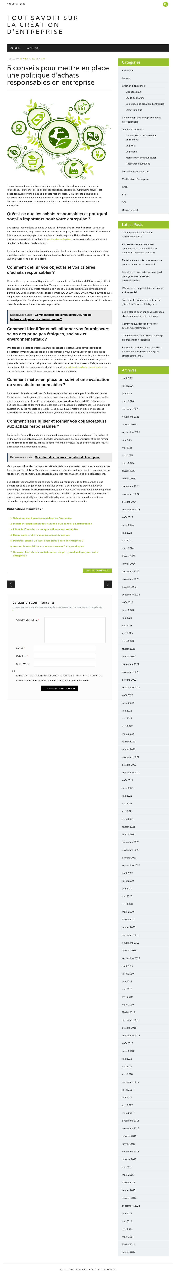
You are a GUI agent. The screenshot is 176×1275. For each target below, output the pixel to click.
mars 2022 (128, 733)
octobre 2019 (129, 950)
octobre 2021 (129, 764)
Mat (43, 58)
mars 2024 (128, 548)
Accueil (15, 48)
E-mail (22, 656)
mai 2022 (127, 718)
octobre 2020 (129, 857)
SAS (124, 194)
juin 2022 (127, 710)
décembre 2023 (130, 571)
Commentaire (28, 619)
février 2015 (128, 1182)
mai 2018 (127, 1066)
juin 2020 (127, 888)
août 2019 (127, 966)
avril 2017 (127, 1105)
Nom (20, 648)
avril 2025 (127, 455)
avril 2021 (127, 811)
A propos (33, 48)
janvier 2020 (128, 927)
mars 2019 (128, 1004)
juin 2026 (127, 393)
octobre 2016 (129, 1136)
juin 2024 (127, 532)
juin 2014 (127, 1213)
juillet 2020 (128, 880)
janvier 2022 (128, 749)
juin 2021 (127, 795)
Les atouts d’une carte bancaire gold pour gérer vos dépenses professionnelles (142, 276)
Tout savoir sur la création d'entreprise (43, 24)
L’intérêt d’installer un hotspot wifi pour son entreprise (45, 529)
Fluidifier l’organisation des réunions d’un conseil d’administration (52, 523)
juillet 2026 (128, 385)
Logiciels (130, 145)
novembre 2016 (130, 1128)
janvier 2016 (128, 1143)
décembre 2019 (130, 935)
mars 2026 (128, 401)
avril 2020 (127, 904)
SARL (125, 186)
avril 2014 (127, 1229)
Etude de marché (135, 97)
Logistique (131, 151)
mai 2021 (127, 803)
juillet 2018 (128, 1051)
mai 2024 (127, 540)
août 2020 (127, 873)
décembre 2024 (130, 486)
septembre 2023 (131, 594)
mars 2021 (128, 819)
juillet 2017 (128, 1089)
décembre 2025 (130, 409)
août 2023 (127, 602)
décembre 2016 (130, 1120)
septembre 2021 (131, 772)
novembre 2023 (130, 579)
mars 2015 (128, 1174)
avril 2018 (127, 1074)
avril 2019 (127, 996)
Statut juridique (134, 109)
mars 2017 (128, 1113)
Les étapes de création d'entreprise (145, 103)
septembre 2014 (131, 1205)
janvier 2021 (128, 834)
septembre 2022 (131, 687)
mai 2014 (127, 1221)
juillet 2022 (128, 703)
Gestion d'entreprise (97, 570)
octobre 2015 (129, 1159)
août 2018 (127, 1043)
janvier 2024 (128, 563)
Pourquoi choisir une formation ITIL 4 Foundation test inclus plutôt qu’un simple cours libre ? (142, 351)
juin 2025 (127, 440)
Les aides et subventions (135, 171)
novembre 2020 (130, 850)
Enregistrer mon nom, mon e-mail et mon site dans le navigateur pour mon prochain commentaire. (59, 678)
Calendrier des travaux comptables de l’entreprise (42, 518)
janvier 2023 (128, 656)
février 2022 (128, 741)
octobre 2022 (129, 679)
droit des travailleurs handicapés (83, 367)
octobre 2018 (129, 1027)
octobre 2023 (129, 586)
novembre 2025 (130, 416)
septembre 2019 (131, 958)
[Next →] (108, 584)
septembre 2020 (131, 865)
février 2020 (128, 919)
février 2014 (128, 1244)
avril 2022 (127, 726)
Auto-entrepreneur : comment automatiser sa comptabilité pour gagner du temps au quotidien (140, 248)
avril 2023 (127, 633)
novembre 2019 (130, 942)
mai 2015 (127, 1167)
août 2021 (127, 780)
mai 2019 (127, 989)
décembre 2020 (130, 842)
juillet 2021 (128, 788)
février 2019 (128, 1012)
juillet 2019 (128, 973)
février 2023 (128, 648)
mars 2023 (128, 641)
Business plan (133, 91)
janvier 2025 (128, 478)
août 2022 (127, 695)
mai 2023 (127, 625)
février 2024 (128, 556)
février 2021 (128, 826)
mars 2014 (128, 1236)
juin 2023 (127, 617)
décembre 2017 (130, 1082)
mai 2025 (127, 447)
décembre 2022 (130, 664)
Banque (126, 78)
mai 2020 (127, 896)
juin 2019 (127, 981)
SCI (124, 202)
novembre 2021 (130, 757)
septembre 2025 (131, 432)
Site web (22, 663)
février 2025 (128, 470)
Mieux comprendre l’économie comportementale (41, 535)
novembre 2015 (130, 1151)
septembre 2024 (131, 509)
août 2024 (127, 517)
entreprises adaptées (59, 239)
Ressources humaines (138, 163)
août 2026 (127, 378)
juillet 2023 (128, 610)
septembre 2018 (131, 1035)
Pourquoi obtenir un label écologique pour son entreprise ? (48, 540)
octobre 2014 (129, 1198)
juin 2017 (127, 1097)
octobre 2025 (129, 424)
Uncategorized (130, 210)
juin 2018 (127, 1058)
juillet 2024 (128, 525)
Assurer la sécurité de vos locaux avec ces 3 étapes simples (48, 546)
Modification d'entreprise (135, 179)
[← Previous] (11, 584)
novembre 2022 (130, 672)
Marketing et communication (141, 157)
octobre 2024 (129, 501)
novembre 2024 (130, 494)
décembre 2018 (130, 1020)
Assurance (128, 70)
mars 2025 (128, 463)
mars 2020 (128, 911)
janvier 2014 (128, 1252)
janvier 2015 (128, 1190)
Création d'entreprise (133, 85)
